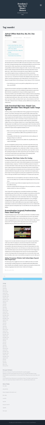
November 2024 (6, 315)
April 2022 (5, 362)
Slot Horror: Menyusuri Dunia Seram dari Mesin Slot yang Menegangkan (16, 371)
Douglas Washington (18, 37)
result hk (4, 398)
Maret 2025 (5, 309)
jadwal (7, 270)
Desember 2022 (6, 351)
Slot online (5, 395)
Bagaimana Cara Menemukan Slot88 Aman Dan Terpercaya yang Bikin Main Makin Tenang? (19, 373)
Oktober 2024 (5, 316)
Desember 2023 (6, 332)
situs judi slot (5, 389)
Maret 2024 (5, 327)
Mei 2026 (4, 286)
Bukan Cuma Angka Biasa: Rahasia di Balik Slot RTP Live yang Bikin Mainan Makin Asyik (19, 379)
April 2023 (5, 345)
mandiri (10, 270)
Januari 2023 (5, 350)
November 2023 (6, 334)
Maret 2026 (5, 290)
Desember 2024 (6, 313)
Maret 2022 (5, 364)
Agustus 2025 (5, 301)
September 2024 (6, 318)
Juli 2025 (4, 302)
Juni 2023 (4, 342)
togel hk (4, 401)
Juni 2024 (4, 323)
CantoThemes (33, 422)
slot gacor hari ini (6, 404)
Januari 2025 (5, 312)
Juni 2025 (4, 304)
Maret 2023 (5, 346)
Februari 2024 (5, 329)
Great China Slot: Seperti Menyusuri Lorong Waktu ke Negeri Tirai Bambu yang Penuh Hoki (20, 378)
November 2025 (6, 296)
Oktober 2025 (5, 297)
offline (13, 270)
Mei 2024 (4, 324)
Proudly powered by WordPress (15, 422)
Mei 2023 (4, 343)
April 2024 (5, 326)
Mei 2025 (4, 305)
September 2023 (6, 337)
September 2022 (6, 356)
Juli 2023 (4, 340)
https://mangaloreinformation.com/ (9, 392)
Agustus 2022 (5, 357)
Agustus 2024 (5, 320)
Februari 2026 (5, 291)
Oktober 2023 (5, 335)
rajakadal (4, 407)
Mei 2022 (4, 361)
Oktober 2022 (5, 354)
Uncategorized (27, 37)
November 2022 (6, 353)
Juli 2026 (4, 285)
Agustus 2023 (5, 338)
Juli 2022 (4, 359)
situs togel (5, 410)
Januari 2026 (5, 293)
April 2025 (5, 307)
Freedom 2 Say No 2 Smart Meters (22, 7)
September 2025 (6, 299)
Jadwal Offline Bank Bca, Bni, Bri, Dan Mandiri (20, 35)
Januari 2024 (5, 331)
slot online (5, 385)
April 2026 (5, 288)
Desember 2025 (6, 294)
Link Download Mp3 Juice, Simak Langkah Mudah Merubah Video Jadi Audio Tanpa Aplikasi (15, 47)
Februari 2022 (5, 365)
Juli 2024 (4, 321)
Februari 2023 (5, 348)
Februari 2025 (5, 310)
